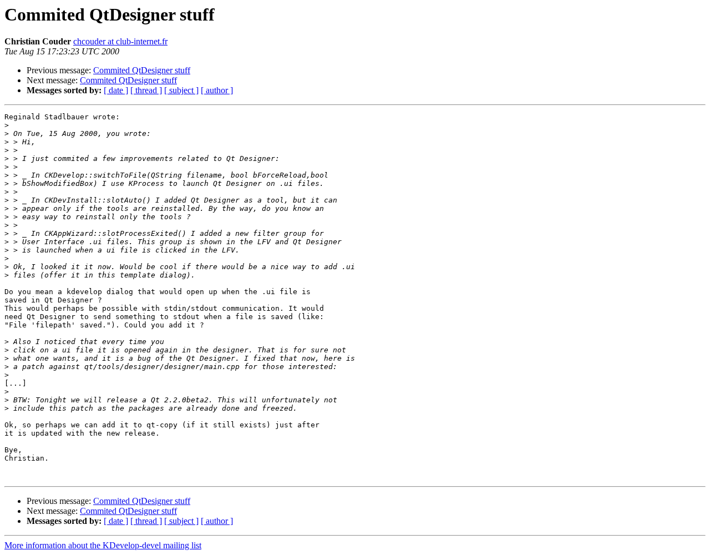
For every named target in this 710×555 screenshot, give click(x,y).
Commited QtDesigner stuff (141, 70)
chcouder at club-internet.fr (120, 41)
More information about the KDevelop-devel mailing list (102, 545)
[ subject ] (181, 90)
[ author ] (217, 90)
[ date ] (116, 90)
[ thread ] (146, 90)
